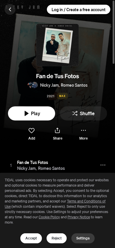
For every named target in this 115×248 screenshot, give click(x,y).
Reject (57, 238)
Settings (83, 238)
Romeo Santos (74, 85)
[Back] (10, 9)
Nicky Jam (49, 85)
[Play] (11, 165)
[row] (57, 165)
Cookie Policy (49, 217)
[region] (57, 210)
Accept (31, 238)
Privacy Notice (79, 217)
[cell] (11, 165)
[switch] (31, 134)
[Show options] (103, 165)
